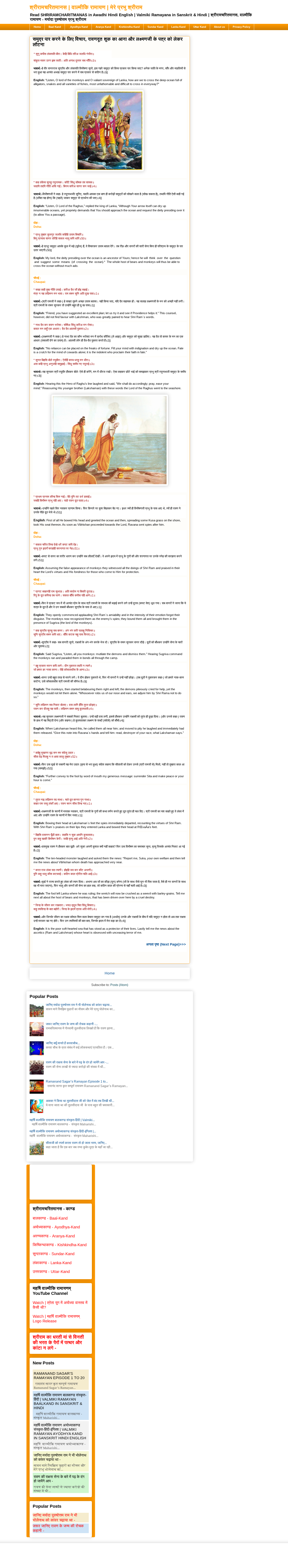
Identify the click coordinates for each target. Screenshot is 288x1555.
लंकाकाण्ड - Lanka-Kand (52, 1263)
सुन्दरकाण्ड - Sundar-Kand (53, 1254)
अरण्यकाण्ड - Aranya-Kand (54, 1236)
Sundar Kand (155, 26)
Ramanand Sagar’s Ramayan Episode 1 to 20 (59, 1375)
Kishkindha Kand (129, 26)
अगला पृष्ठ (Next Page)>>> (166, 944)
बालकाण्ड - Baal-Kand (50, 1218)
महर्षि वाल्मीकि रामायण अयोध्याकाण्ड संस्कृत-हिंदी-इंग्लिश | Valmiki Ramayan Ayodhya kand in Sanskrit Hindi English (60, 1431)
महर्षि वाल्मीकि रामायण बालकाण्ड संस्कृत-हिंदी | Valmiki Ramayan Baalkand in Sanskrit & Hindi (60, 1401)
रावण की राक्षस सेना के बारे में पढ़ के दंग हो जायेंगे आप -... (77, 1062)
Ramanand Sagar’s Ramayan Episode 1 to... (77, 1081)
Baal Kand (55, 26)
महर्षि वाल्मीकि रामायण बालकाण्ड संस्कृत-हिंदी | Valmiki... (62, 1120)
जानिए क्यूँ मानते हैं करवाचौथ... (63, 1043)
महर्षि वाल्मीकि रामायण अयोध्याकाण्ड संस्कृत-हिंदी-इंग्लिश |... (63, 1131)
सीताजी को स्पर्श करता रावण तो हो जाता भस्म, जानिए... (76, 1143)
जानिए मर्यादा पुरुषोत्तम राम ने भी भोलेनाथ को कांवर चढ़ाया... (79, 1004)
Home (37, 26)
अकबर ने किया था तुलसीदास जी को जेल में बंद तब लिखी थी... (80, 1100)
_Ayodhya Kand (78, 26)
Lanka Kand (178, 26)
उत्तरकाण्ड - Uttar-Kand (51, 1271)
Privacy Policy (241, 26)
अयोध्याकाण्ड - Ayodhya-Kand (56, 1227)
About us (219, 26)
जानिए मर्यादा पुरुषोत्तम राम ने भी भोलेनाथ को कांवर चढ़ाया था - (60, 1457)
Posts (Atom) (119, 985)
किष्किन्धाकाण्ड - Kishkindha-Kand (60, 1245)
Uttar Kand (199, 26)
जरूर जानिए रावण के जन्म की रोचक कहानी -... (72, 1024)
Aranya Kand (103, 26)
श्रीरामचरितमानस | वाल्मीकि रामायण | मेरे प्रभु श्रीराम (86, 7)
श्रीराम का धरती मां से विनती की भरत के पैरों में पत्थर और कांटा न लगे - (58, 1342)
